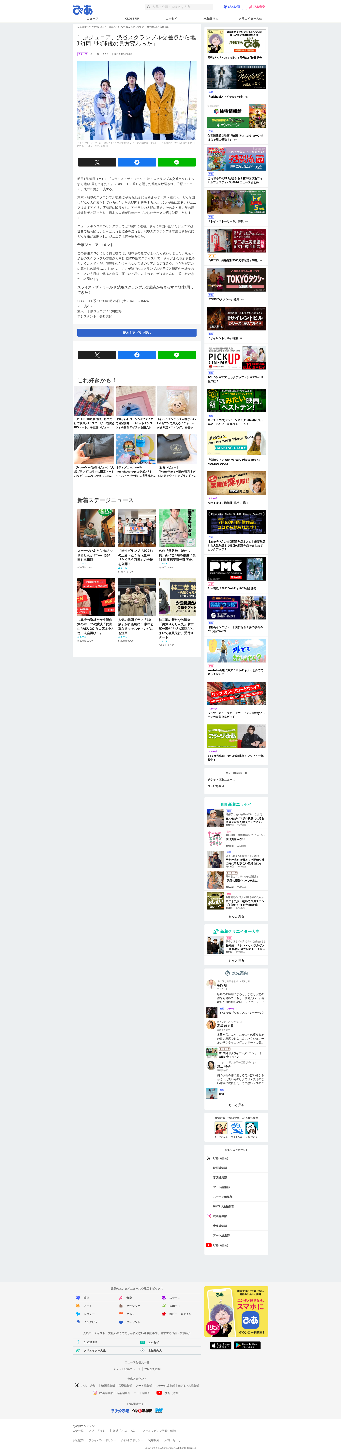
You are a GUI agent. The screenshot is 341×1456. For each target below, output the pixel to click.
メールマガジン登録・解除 (159, 1431)
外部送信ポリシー (132, 1440)
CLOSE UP (132, 18)
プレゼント (133, 1322)
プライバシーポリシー (102, 1440)
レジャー (89, 1314)
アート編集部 (221, 1187)
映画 (86, 1298)
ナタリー (106, 54)
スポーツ (174, 1306)
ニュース (92, 18)
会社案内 (78, 1440)
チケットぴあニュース (221, 779)
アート (88, 1306)
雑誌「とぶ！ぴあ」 (125, 1431)
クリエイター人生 (250, 18)
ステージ (174, 1298)
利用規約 (153, 1440)
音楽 (129, 1298)
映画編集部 (220, 1168)
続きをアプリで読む (137, 333)
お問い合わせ (172, 1440)
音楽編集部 (220, 1177)
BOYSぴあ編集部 (223, 1206)
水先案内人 (211, 18)
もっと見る (236, 916)
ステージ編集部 (222, 1197)
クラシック (133, 1306)
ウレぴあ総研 (216, 786)
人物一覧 (78, 1431)
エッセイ (171, 18)
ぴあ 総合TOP (84, 26)
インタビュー (92, 1322)
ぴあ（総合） (221, 1158)
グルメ (130, 1314)
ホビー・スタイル (180, 1314)
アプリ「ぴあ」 (98, 1431)
